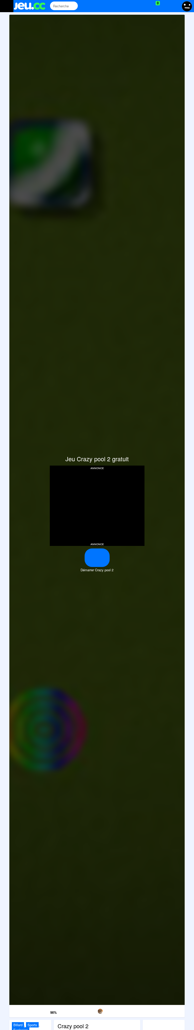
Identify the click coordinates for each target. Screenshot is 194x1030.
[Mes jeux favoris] (145, 6)
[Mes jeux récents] (135, 6)
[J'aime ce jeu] (46, 1011)
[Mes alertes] (174, 6)
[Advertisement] (97, 505)
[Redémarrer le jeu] (21, 1010)
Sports (32, 1024)
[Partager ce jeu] (122, 1010)
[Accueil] (31, 6)
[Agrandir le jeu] (147, 1010)
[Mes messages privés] (165, 6)
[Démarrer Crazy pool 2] (97, 557)
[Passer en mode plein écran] (172, 1010)
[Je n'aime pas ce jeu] (39, 1011)
